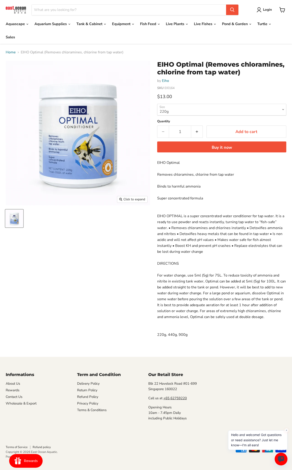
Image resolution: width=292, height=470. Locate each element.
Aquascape (16, 23)
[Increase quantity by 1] (197, 131)
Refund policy (42, 447)
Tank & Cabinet (89, 23)
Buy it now (222, 147)
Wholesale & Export (21, 403)
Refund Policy (87, 396)
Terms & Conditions (92, 410)
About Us (13, 383)
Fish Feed (148, 23)
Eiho (165, 80)
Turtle (262, 23)
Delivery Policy (88, 383)
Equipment (121, 23)
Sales (10, 37)
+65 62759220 (175, 398)
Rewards (12, 390)
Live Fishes (203, 23)
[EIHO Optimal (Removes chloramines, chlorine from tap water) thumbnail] (14, 218)
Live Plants (175, 23)
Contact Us (14, 396)
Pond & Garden (235, 23)
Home (11, 52)
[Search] (232, 10)
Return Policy (87, 390)
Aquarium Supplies (51, 23)
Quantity (163, 121)
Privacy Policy (87, 403)
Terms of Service (17, 447)
